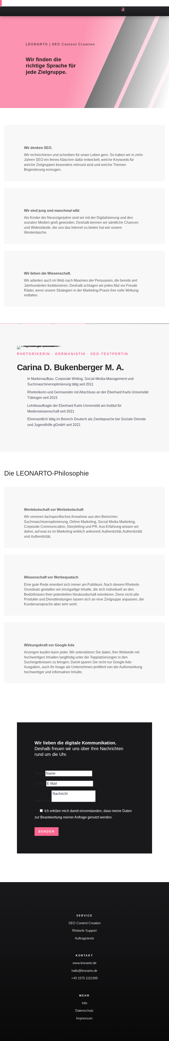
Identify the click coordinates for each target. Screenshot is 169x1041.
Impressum (84, 1018)
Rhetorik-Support (84, 930)
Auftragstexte (84, 938)
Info (84, 1003)
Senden (46, 831)
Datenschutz (84, 1010)
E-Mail (40, 783)
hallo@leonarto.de (84, 970)
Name (39, 773)
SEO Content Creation (84, 923)
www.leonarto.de (84, 963)
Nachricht (42, 801)
